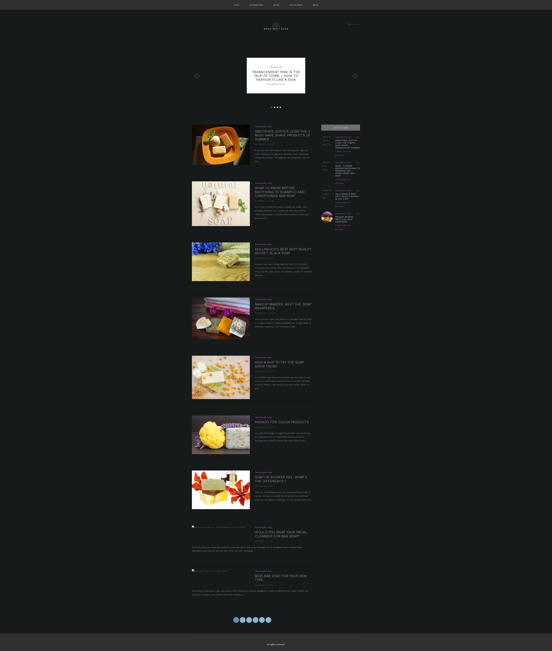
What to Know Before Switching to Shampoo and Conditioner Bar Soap (279, 192)
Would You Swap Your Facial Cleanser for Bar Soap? (281, 534)
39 (263, 620)
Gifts (276, 5)
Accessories (256, 5)
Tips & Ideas (296, 5)
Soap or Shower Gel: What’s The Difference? (281, 479)
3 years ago (340, 152)
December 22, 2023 (264, 144)
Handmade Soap (263, 126)
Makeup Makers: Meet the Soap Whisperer (344, 219)
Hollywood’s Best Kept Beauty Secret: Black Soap (283, 251)
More (316, 5)
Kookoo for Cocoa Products (282, 422)
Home (236, 5)
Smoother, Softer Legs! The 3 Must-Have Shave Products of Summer (282, 135)
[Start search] (348, 24)
